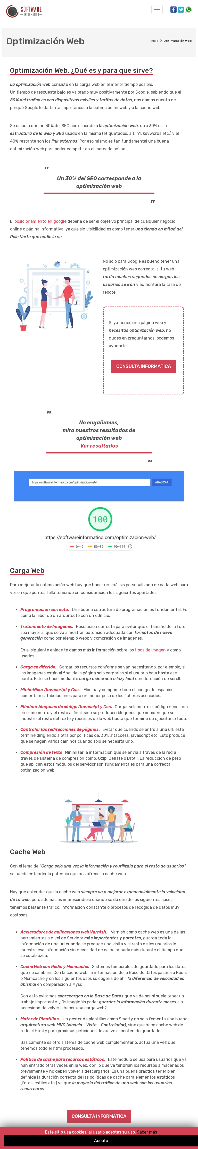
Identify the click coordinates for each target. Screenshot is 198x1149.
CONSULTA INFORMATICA (143, 366)
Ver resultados (99, 446)
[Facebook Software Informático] (173, 9)
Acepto (101, 1140)
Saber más (146, 1132)
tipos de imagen (150, 650)
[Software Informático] (24, 11)
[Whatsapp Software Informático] (188, 9)
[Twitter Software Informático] (180, 9)
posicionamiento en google (40, 221)
